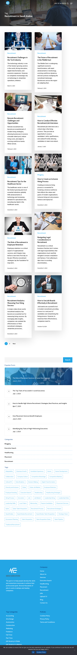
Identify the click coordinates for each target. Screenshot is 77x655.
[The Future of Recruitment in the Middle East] (48, 62)
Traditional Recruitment (13, 524)
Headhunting (9, 452)
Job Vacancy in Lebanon (14, 644)
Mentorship (33, 503)
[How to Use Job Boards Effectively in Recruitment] (48, 302)
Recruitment (11, 53)
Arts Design (10, 619)
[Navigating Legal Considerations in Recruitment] (48, 242)
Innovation (21, 498)
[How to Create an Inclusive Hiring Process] (48, 181)
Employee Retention (50, 487)
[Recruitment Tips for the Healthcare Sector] (18, 185)
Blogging (40, 175)
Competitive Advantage (39, 476)
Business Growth (22, 471)
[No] (75, 650)
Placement (8, 457)
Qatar (7, 508)
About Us (43, 574)
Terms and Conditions (47, 622)
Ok (33, 652)
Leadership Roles (64, 498)
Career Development (61, 471)
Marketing (9, 628)
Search (67, 360)
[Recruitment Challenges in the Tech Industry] (18, 61)
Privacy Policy (44, 619)
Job (29, 498)
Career (49, 471)
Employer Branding (11, 492)
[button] (71, 3)
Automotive (10, 622)
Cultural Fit (9, 482)
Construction (10, 625)
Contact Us (43, 603)
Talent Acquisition (27, 519)
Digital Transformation (48, 482)
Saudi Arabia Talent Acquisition (45, 514)
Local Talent (22, 503)
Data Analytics (20, 482)
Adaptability (9, 471)
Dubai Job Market (35, 487)
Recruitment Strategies (54, 508)
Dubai (24, 487)
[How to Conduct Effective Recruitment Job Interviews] (48, 123)
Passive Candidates (47, 503)
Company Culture (22, 476)
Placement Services (62, 503)
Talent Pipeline (58, 519)
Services (43, 577)
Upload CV (43, 596)
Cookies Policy (45, 616)
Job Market (37, 498)
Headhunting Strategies (53, 492)
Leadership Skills (10, 503)
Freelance (9, 632)
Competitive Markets (55, 476)
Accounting (10, 616)
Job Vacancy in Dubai (13, 641)
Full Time (9, 635)
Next (14, 343)
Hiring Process (10, 498)
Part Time (9, 638)
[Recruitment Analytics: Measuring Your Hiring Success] (18, 306)
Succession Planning (12, 519)
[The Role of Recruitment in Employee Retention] (18, 244)
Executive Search (10, 448)
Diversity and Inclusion (12, 487)
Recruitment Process (37, 508)
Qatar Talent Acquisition (20, 508)
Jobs (41, 593)
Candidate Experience (36, 471)
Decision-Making (33, 482)
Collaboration (10, 476)
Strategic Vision (63, 514)
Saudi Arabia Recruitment (24, 514)
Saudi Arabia (9, 514)
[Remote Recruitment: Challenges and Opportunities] (18, 123)
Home (42, 571)
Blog (41, 600)
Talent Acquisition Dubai (43, 519)
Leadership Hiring (50, 498)
